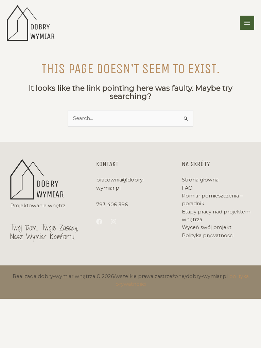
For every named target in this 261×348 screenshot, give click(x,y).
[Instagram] (113, 222)
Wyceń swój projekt (206, 227)
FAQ (187, 188)
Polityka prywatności (207, 235)
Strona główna (200, 180)
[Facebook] (99, 222)
